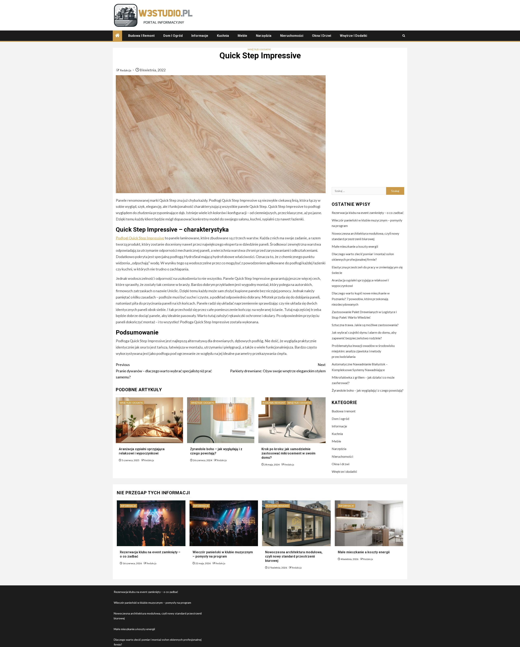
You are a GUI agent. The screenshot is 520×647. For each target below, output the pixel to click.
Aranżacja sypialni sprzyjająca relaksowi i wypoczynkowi (142, 451)
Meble (242, 36)
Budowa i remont (141, 36)
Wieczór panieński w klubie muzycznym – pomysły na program (223, 554)
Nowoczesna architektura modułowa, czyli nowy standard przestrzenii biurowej (293, 556)
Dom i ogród (173, 36)
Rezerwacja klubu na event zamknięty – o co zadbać (367, 213)
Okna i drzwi (321, 36)
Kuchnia (223, 36)
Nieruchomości (291, 36)
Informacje (199, 36)
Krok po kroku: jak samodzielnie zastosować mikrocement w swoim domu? (288, 453)
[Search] (403, 36)
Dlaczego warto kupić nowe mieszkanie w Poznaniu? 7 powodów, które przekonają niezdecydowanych (361, 298)
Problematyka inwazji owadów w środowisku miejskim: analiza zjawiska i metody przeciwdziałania (363, 351)
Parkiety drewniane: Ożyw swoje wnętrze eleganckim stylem (278, 367)
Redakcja (126, 70)
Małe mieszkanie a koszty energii (355, 246)
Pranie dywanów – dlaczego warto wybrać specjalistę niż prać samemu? (164, 370)
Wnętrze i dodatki (353, 36)
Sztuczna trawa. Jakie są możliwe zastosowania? (365, 325)
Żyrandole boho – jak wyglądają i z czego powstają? (216, 451)
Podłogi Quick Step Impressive (140, 238)
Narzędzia (263, 36)
